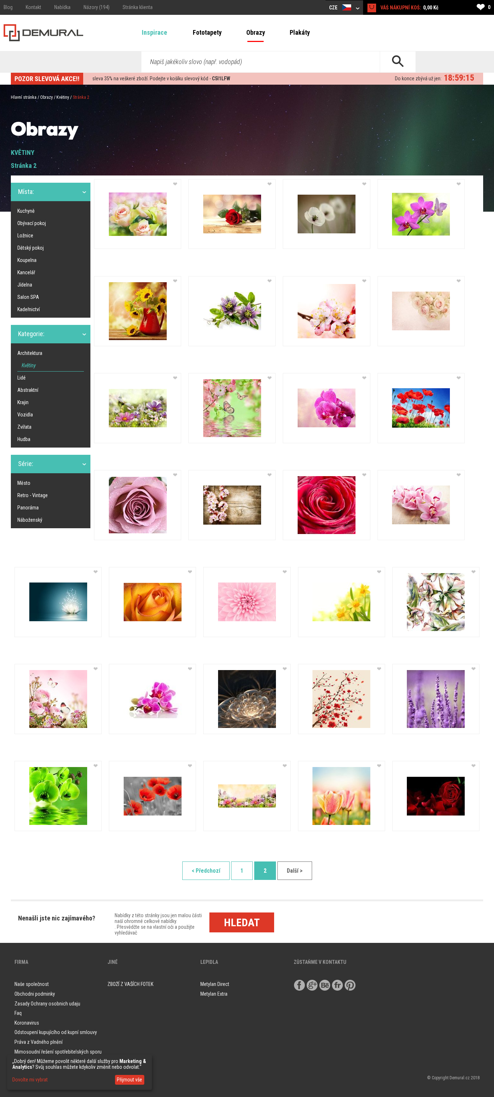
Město (23, 483)
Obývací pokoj (31, 223)
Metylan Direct (214, 984)
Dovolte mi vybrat (30, 1080)
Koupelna (27, 260)
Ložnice (25, 235)
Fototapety (207, 32)
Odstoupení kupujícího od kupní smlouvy (55, 1032)
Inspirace (154, 32)
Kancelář (26, 272)
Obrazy (255, 32)
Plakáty (300, 32)
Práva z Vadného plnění (38, 1042)
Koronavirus (26, 1023)
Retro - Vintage (32, 495)
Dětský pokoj (30, 248)
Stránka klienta (138, 7)
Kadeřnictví (28, 309)
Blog (8, 7)
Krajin (23, 402)
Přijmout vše (129, 1080)
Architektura (29, 353)
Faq (18, 1013)
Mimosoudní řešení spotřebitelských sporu (58, 1052)
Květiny (62, 97)
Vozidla (25, 415)
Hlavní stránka (24, 97)
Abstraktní (27, 390)
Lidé (21, 378)
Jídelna (24, 285)
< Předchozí (206, 870)
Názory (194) (97, 7)
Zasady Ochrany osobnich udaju (47, 1004)
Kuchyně (26, 211)
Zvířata (24, 427)
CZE (333, 7)
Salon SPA (28, 297)
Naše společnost (31, 984)
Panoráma (28, 508)
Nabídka (62, 7)
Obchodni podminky (34, 994)
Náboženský (29, 520)
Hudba (23, 439)
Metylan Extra (213, 994)
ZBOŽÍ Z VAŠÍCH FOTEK (130, 984)
